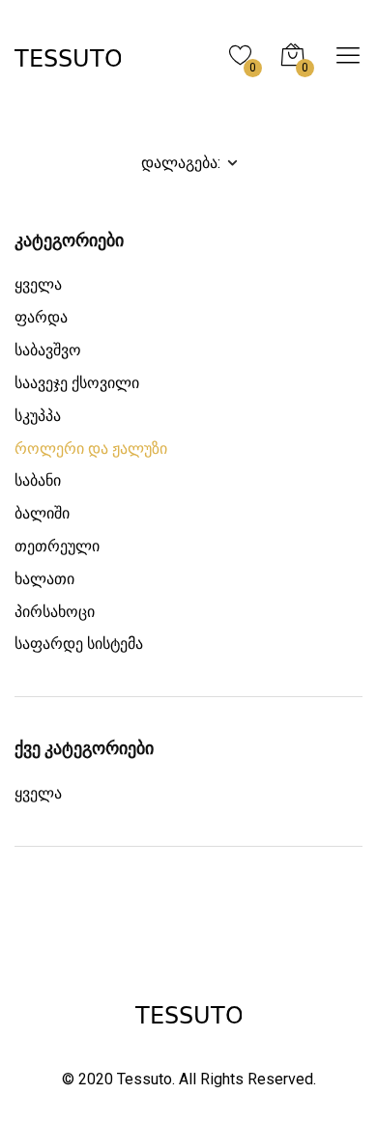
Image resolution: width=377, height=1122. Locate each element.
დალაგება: (182, 162)
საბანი (37, 480)
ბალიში (42, 513)
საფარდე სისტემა (78, 643)
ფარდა (41, 317)
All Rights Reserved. (247, 1079)
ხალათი (44, 579)
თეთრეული (57, 546)
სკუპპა (37, 416)
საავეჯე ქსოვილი (76, 383)
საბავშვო (47, 350)
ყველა (38, 284)
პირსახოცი (54, 612)
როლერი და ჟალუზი (90, 448)
